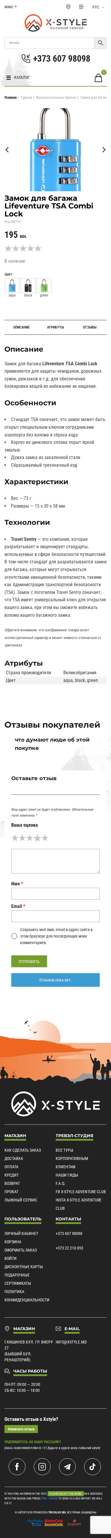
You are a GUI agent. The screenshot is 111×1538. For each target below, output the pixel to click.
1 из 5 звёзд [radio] (15, 837)
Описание (21, 327)
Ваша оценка (24, 825)
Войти (10, 1258)
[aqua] (12, 285)
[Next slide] (104, 149)
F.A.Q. (60, 1183)
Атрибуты (55, 327)
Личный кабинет (21, 1233)
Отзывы (89, 327)
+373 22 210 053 (69, 1248)
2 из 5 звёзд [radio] (22, 837)
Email (18, 906)
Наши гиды (67, 1175)
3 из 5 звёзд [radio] (29, 837)
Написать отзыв (21, 1429)
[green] (44, 285)
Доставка (13, 1158)
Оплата (11, 1166)
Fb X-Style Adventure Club (81, 1191)
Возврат (12, 1183)
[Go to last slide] (7, 149)
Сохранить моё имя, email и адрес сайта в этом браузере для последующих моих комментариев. (56, 936)
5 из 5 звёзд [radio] (45, 837)
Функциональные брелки (56, 97)
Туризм (26, 97)
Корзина (12, 1241)
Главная (10, 97)
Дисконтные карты (23, 1266)
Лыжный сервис (20, 1200)
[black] (28, 285)
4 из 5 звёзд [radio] (37, 837)
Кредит (11, 1175)
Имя (17, 884)
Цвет (8, 274)
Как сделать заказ (22, 1150)
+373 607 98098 (69, 1233)
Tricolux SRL (57, 1512)
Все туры (64, 1150)
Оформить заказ (20, 1250)
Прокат (11, 1191)
